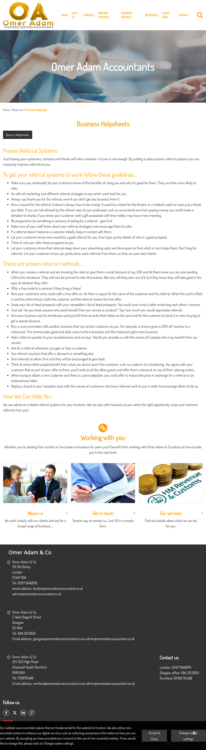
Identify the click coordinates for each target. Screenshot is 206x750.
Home (64, 15)
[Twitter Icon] (14, 713)
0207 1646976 (181, 667)
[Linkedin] (23, 713)
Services (88, 15)
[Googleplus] (31, 713)
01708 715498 (183, 678)
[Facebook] (6, 713)
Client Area (166, 15)
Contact (184, 15)
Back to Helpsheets (17, 135)
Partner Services (103, 15)
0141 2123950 (190, 672)
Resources (151, 15)
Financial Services (127, 15)
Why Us (74, 15)
